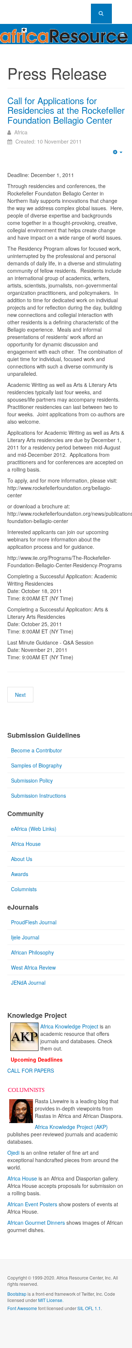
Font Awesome (22, 1308)
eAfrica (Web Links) (33, 828)
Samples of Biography (36, 765)
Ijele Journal (25, 937)
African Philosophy (32, 952)
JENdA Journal (28, 982)
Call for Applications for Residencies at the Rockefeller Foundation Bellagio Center (66, 110)
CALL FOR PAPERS (30, 1070)
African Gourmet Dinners (36, 1222)
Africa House (26, 843)
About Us (21, 858)
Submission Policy (32, 780)
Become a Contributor (36, 750)
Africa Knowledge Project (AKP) (71, 1126)
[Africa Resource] (64, 33)
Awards (19, 874)
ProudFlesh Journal (33, 922)
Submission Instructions (38, 795)
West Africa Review (33, 967)
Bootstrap (16, 1294)
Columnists (24, 889)
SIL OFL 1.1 (89, 1308)
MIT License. (50, 1300)
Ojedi (13, 1152)
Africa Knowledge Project (69, 1026)
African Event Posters (32, 1204)
